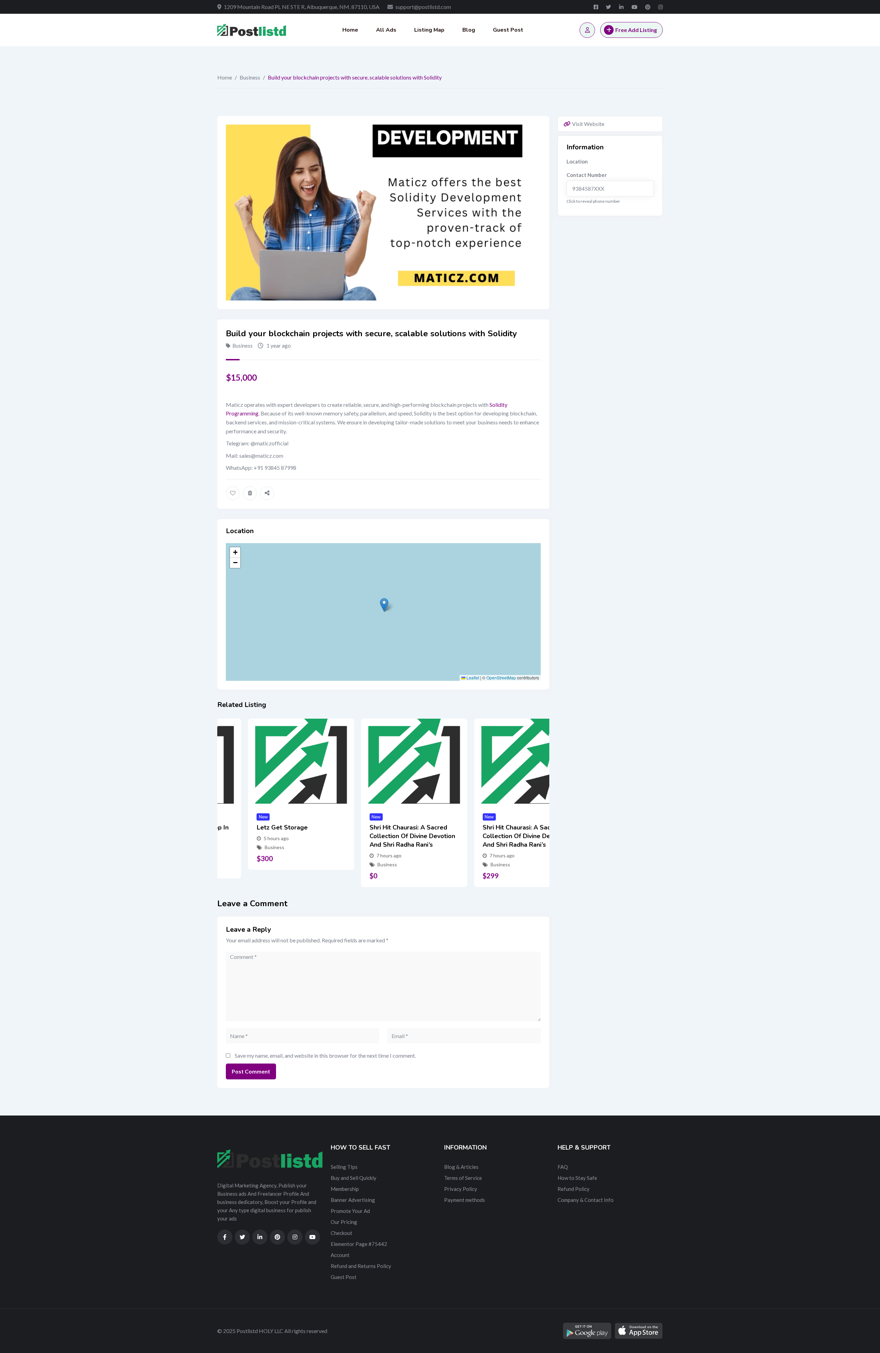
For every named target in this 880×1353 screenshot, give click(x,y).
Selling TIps (344, 1167)
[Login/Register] (587, 30)
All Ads (386, 30)
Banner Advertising (353, 1200)
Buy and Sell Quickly (353, 1178)
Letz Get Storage (251, 827)
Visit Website (588, 123)
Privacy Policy (460, 1189)
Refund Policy (574, 1189)
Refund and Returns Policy (361, 1266)
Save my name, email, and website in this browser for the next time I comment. (325, 1055)
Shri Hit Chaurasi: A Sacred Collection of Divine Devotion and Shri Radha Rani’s (382, 836)
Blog (468, 30)
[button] (384, 605)
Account (340, 1255)
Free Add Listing (636, 30)
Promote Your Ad (350, 1211)
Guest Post (508, 30)
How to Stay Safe (577, 1178)
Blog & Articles (461, 1167)
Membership (345, 1189)
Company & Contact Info (586, 1200)
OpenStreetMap (501, 677)
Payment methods (464, 1200)
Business (250, 77)
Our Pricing (344, 1222)
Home (350, 30)
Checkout (341, 1233)
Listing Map (429, 30)
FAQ (563, 1167)
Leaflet (472, 677)
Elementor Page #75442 (359, 1244)
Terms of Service (463, 1178)
